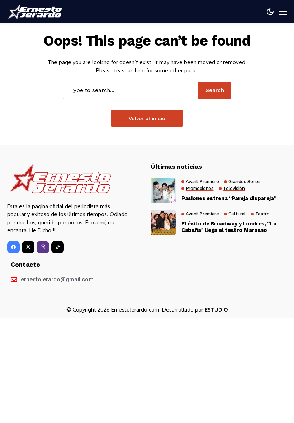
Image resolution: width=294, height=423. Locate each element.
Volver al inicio (147, 118)
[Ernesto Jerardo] (36, 12)
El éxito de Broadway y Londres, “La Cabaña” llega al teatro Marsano (228, 226)
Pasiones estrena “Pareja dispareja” (228, 198)
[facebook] (13, 247)
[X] (28, 247)
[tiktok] (57, 247)
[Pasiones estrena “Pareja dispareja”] (163, 190)
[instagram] (43, 247)
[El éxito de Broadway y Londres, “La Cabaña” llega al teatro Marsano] (163, 222)
